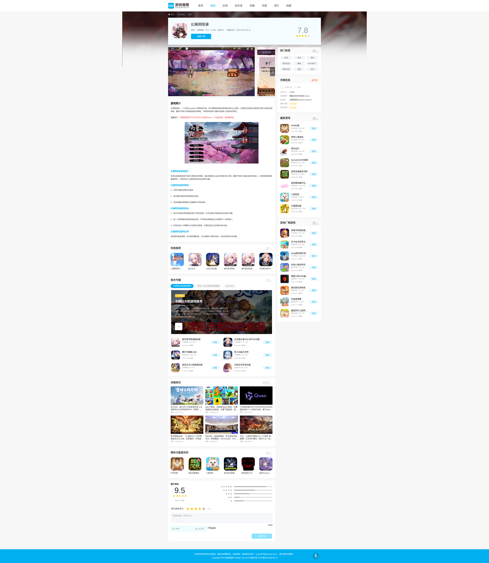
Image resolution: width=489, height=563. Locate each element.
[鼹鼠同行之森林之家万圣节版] (284, 313)
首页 (200, 5)
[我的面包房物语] (284, 290)
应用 (225, 5)
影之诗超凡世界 (241, 352)
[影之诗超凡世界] (227, 355)
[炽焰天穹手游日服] (227, 367)
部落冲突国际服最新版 (300, 230)
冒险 (312, 58)
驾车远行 (295, 148)
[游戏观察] (178, 6)
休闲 (286, 58)
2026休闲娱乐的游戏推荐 (313, 63)
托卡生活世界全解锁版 (300, 242)
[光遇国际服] (284, 208)
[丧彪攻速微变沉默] (284, 174)
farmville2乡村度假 (299, 160)
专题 (264, 5)
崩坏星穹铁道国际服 (191, 339)
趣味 (299, 63)
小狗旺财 (295, 194)
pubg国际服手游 (298, 253)
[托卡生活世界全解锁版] (284, 244)
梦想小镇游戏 (297, 137)
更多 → (269, 248)
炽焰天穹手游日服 (242, 365)
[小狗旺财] (284, 197)
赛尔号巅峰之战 (189, 352)
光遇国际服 (296, 206)
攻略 (252, 5)
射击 (312, 69)
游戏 (212, 5)
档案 (288, 5)
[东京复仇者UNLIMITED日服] (227, 342)
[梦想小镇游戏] (284, 139)
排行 (276, 5)
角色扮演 (286, 63)
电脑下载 (201, 36)
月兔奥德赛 (296, 299)
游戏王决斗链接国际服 (192, 365)
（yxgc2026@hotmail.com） (265, 554)
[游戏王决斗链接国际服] (175, 367)
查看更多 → (267, 382)
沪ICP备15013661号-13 (268, 558)
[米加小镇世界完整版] (284, 267)
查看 (215, 342)
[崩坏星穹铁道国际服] (175, 342)
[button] (170, 71)
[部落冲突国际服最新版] (284, 233)
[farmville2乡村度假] (284, 162)
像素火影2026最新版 (300, 276)
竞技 (299, 69)
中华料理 (295, 126)
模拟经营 (286, 69)
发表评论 (262, 536)
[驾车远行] (284, 151)
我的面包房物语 (298, 288)
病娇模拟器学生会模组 (300, 183)
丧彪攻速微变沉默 (299, 171)
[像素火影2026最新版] (284, 278)
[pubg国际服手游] (284, 256)
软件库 (238, 5)
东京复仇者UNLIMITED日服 (247, 339)
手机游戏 (181, 14)
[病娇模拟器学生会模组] (284, 185)
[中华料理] (284, 128)
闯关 (299, 58)
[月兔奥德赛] (284, 301)
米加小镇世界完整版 (300, 265)
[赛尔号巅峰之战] (175, 355)
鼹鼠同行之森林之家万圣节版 (300, 310)
